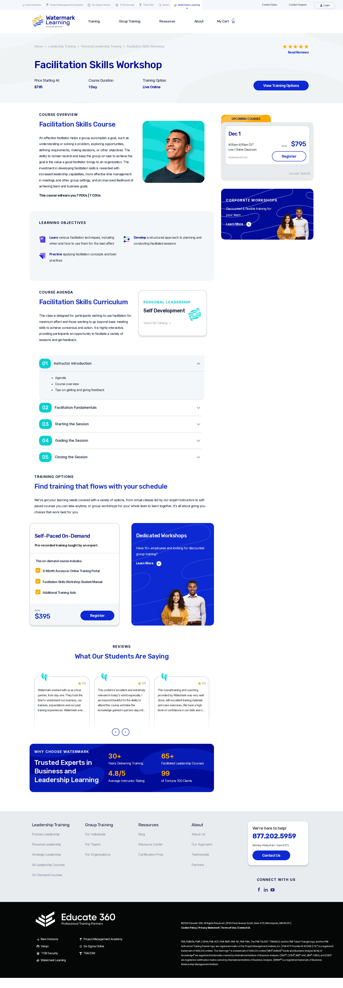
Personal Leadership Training (101, 46)
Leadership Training (62, 46)
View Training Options (281, 85)
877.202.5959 (274, 836)
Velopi (165, 5)
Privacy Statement (208, 927)
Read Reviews (298, 52)
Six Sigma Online (101, 5)
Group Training (99, 824)
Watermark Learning (188, 5)
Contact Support (297, 4)
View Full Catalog (155, 323)
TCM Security (126, 5)
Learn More (234, 224)
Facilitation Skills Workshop (145, 46)
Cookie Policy (189, 927)
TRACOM (148, 5)
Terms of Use (228, 927)
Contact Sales (269, 4)
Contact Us (271, 855)
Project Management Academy (66, 5)
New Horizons (33, 5)
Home (38, 46)
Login (326, 5)
